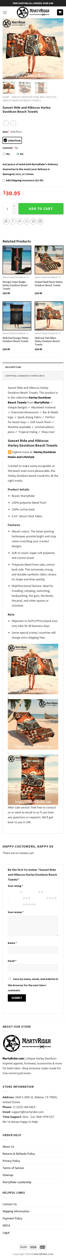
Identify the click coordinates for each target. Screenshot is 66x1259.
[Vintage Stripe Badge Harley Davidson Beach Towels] (17, 260)
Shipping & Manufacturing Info (25, 375)
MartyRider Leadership (17, 1182)
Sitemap (8, 1175)
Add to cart (41, 208)
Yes (8, 154)
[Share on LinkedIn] (40, 221)
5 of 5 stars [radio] (16, 904)
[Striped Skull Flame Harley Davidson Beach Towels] (49, 260)
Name (12, 943)
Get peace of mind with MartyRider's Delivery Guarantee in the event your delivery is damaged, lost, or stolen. (30, 169)
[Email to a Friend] (27, 221)
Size (6, 131)
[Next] (58, 49)
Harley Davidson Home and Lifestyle (34, 97)
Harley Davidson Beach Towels (22, 100)
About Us (8, 1146)
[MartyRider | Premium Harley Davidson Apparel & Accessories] (33, 12)
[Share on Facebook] (13, 221)
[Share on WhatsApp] (6, 221)
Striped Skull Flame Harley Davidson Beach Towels (49, 283)
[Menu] (5, 12)
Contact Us (10, 1204)
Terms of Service (13, 1168)
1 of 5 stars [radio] (13, 891)
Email (12, 960)
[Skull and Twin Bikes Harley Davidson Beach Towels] (49, 316)
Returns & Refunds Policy (19, 1154)
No (22, 154)
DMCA (6, 1225)
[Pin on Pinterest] (33, 221)
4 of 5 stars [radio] (39, 898)
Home (6, 97)
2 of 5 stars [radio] (31, 891)
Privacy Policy (11, 1161)
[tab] (33, 367)
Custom (8, 147)
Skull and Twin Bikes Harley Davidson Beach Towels (47, 341)
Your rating (15, 886)
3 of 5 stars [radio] (16, 898)
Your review (16, 912)
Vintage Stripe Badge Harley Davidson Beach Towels (15, 285)
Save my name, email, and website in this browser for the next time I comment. (33, 984)
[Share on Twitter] (20, 221)
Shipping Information (16, 1211)
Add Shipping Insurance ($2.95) (24, 180)
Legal (6, 1232)
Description (13, 367)
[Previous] (8, 49)
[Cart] (60, 12)
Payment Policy (12, 1218)
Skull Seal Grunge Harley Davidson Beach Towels (15, 339)
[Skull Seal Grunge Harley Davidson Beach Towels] (17, 316)
